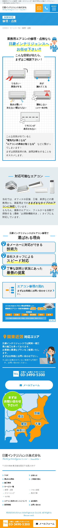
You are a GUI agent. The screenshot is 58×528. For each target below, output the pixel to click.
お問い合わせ (36, 505)
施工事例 (7, 483)
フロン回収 (35, 490)
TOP (6, 475)
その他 (7, 496)
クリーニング (10, 493)
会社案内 (34, 501)
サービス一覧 (9, 486)
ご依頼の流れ (36, 479)
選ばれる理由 (9, 479)
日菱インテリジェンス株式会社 (14, 8)
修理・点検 (9, 490)
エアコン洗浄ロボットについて (15, 501)
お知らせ (34, 475)
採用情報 (7, 505)
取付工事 (34, 493)
